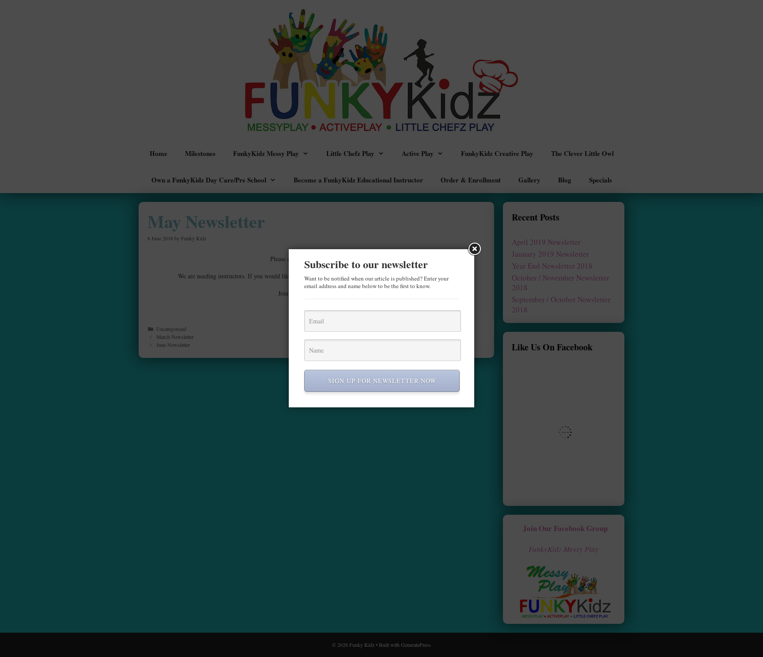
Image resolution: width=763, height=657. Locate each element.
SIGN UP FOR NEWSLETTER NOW (382, 380)
